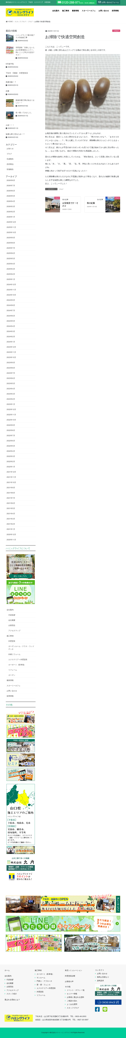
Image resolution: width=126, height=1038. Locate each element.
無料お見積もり (103, 977)
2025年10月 (11, 232)
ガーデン (11, 675)
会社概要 (11, 620)
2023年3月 (11, 393)
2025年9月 (11, 237)
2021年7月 (11, 498)
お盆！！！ (10, 125)
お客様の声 (69, 981)
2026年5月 (11, 196)
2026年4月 (11, 201)
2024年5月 (11, 321)
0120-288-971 (71, 2)
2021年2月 (11, 524)
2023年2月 (11, 399)
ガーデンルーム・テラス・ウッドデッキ (21, 647)
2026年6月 (11, 190)
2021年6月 (11, 503)
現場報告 (10, 169)
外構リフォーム (14, 654)
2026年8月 (11, 180)
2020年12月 (11, 534)
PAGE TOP (120, 1004)
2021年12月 (11, 472)
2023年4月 (11, 388)
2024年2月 (11, 336)
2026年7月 (11, 185)
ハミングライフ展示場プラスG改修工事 (25, 36)
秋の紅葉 (91, 202)
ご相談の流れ (72, 1000)
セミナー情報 (72, 993)
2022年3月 (11, 456)
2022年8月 (11, 430)
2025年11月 (11, 227)
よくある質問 (72, 1004)
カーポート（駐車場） (17, 664)
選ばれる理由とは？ (12, 999)
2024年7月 (11, 310)
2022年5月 (11, 446)
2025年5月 (11, 258)
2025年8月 (11, 242)
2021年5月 (11, 508)
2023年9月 (11, 362)
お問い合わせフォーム (110, 2)
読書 (7, 91)
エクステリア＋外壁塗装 (17, 659)
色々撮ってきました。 (24, 112)
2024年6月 (11, 315)
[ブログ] (52, 202)
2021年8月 (11, 492)
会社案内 (10, 609)
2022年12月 (11, 409)
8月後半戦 (10, 63)
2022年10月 (11, 419)
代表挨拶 (11, 615)
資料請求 (100, 980)
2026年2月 (11, 211)
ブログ (116, 31)
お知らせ (10, 148)
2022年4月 (11, 451)
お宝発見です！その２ (70, 204)
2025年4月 (11, 263)
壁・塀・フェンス (43, 984)
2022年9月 (11, 425)
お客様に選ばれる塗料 (75, 997)
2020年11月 (11, 539)
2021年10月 (11, 482)
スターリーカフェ (13, 685)
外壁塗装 (11, 641)
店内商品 (10, 164)
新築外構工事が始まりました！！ (25, 101)
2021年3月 (11, 518)
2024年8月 (11, 305)
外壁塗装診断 (70, 976)
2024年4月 (11, 326)
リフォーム (12, 670)
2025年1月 (11, 279)
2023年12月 (11, 347)
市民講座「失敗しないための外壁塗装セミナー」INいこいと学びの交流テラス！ (25, 51)
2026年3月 (11, 206)
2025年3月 (11, 269)
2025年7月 (11, 248)
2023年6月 (11, 378)
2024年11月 (11, 289)
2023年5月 (11, 383)
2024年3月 (11, 331)
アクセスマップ (14, 630)
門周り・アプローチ (44, 981)
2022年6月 (11, 440)
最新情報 (10, 680)
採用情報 (10, 696)
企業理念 (11, 625)
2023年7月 (11, 373)
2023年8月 (11, 367)
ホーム (7, 970)
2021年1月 (11, 529)
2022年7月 (11, 435)
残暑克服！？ (11, 82)
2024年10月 (11, 295)
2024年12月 (11, 284)
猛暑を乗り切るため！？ (15, 134)
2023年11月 (11, 352)
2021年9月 (11, 487)
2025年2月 (11, 274)
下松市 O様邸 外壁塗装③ (17, 73)
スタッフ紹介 (12, 993)
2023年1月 (11, 404)
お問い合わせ (12, 690)
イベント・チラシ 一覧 (76, 990)
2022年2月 (11, 461)
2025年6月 (11, 253)
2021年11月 (11, 477)
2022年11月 (11, 414)
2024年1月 (11, 341)
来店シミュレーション (73, 970)
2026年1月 (11, 216)
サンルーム (41, 977)
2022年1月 (11, 466)
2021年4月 (11, 513)
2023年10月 (11, 357)
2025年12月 (11, 222)
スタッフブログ (73, 1007)
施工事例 (10, 636)
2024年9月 (11, 300)
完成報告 (10, 159)
